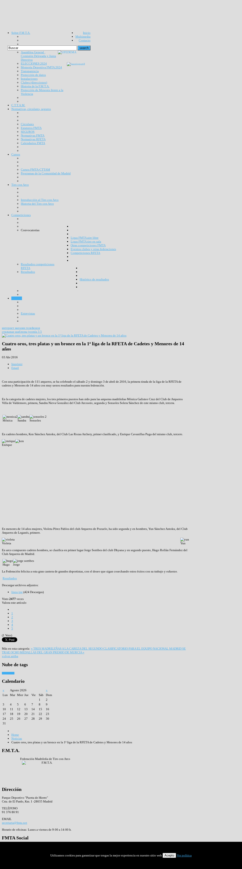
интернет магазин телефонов (21, 328)
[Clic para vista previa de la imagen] (64, 335)
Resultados (10, 578)
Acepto (169, 855)
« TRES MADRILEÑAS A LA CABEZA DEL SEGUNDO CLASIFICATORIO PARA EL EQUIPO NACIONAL (100, 648)
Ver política (184, 855)
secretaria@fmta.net (14, 823)
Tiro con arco (8, 673)
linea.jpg (17, 592)
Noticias (16, 738)
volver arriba (10, 656)
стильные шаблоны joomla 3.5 (22, 331)
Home (15, 734)
